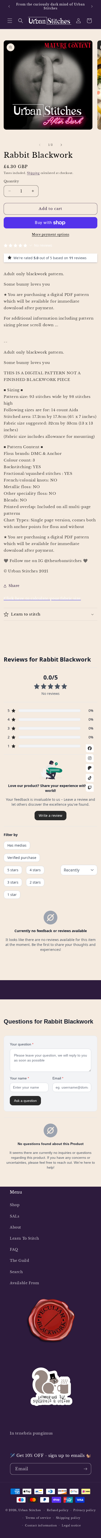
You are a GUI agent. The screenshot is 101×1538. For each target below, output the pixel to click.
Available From (24, 1283)
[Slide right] (61, 144)
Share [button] (14, 585)
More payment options (50, 234)
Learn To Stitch (24, 1238)
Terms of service (38, 1518)
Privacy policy (84, 1510)
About (15, 1227)
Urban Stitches (29, 1510)
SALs (14, 1216)
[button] (9, 20)
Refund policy (58, 1510)
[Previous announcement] (9, 6)
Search (16, 1272)
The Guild (19, 1260)
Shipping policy (68, 1518)
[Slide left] (39, 144)
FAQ (14, 1249)
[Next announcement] (92, 6)
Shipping (33, 173)
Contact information (41, 1525)
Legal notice (71, 1525)
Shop (15, 1205)
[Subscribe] (85, 1469)
